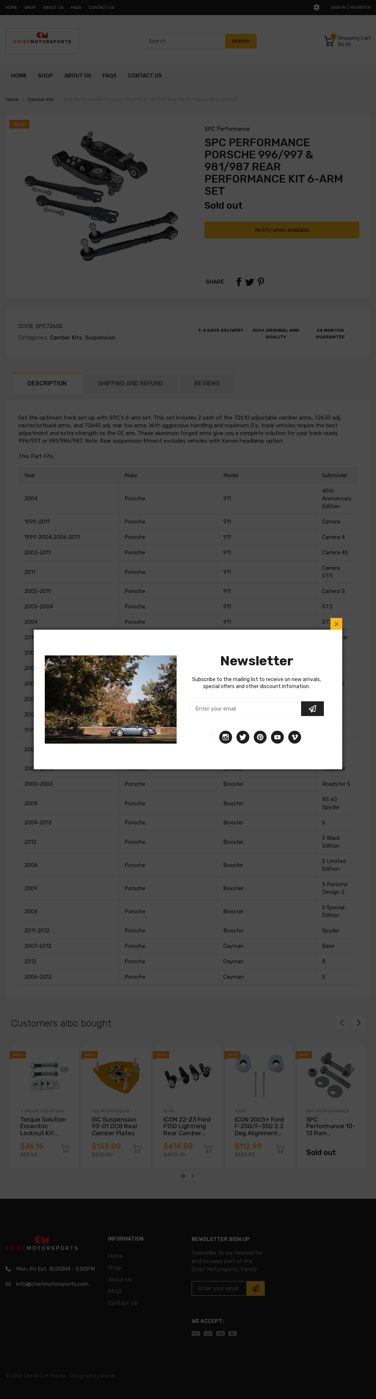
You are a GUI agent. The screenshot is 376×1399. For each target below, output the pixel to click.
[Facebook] (211, 737)
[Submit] (312, 708)
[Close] (336, 624)
